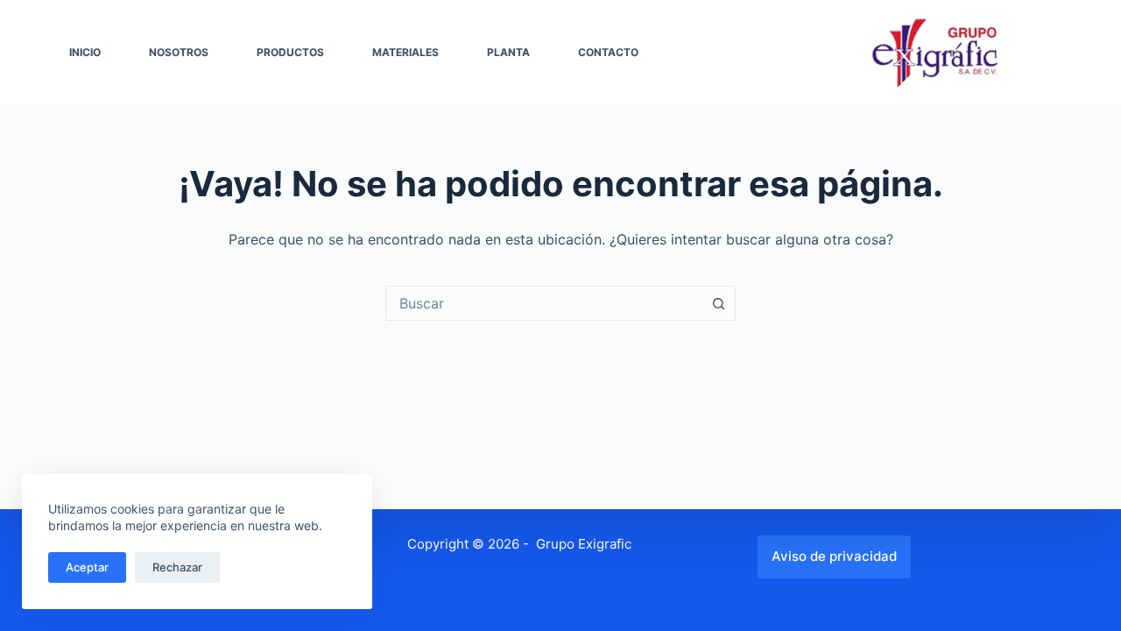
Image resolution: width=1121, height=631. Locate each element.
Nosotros (178, 52)
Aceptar (87, 567)
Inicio (85, 52)
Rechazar (177, 567)
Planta (508, 52)
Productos (290, 52)
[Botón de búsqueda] (718, 303)
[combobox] (544, 303)
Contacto (608, 52)
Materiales (405, 52)
